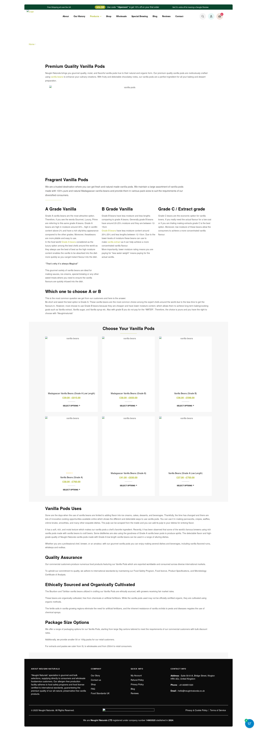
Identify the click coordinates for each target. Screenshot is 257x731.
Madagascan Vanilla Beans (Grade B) (128, 393)
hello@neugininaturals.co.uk (191, 690)
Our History (79, 16)
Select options (70, 405)
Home (32, 44)
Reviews (166, 16)
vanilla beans (57, 76)
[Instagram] (177, 699)
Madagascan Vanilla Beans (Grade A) (128, 473)
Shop (108, 16)
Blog (155, 16)
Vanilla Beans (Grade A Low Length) (185, 473)
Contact (179, 16)
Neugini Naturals (46, 710)
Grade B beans (109, 230)
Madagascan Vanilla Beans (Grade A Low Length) (71, 393)
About (66, 16)
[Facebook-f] (172, 699)
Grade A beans (69, 241)
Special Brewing (139, 16)
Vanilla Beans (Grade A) (71, 477)
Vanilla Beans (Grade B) (185, 393)
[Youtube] (183, 699)
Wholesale (121, 16)
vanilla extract (114, 241)
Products (94, 16)
